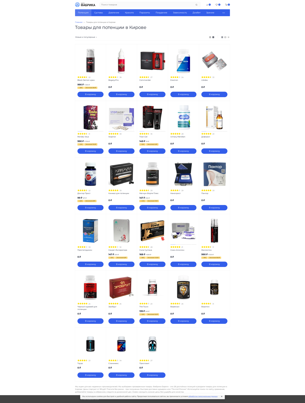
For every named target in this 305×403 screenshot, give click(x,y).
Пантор (204, 193)
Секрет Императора (117, 250)
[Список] (225, 37)
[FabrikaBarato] (85, 4)
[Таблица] (228, 37)
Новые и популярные (85, 37)
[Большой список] (213, 37)
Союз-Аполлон (177, 250)
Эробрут (112, 306)
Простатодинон (84, 250)
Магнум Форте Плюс (148, 193)
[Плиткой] (222, 37)
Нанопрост (175, 193)
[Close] (222, 396)
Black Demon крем (86, 80)
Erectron (174, 80)
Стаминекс (113, 363)
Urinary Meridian (177, 137)
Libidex (204, 80)
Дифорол (205, 137)
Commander (145, 80)
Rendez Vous (83, 137)
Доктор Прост (83, 193)
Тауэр (80, 363)
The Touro (143, 306)
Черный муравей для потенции (87, 307)
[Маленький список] (210, 37)
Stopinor (112, 137)
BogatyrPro (113, 80)
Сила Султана (145, 250)
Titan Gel (143, 137)
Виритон (205, 306)
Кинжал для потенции (118, 193)
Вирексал (174, 306)
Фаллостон (206, 250)
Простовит (144, 363)
